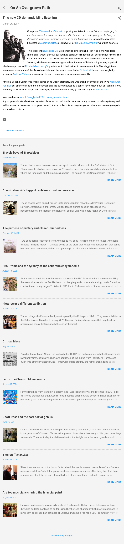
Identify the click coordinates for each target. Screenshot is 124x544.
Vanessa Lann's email (50, 31)
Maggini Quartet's (48, 42)
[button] (119, 18)
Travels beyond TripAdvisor (21, 152)
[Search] (119, 9)
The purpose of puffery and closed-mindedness (34, 228)
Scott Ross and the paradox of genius (28, 417)
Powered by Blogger (62, 535)
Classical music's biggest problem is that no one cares (39, 190)
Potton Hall (85, 70)
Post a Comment (15, 130)
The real (15, 454)
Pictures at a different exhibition (24, 303)
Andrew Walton (21, 74)
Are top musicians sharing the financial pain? (32, 492)
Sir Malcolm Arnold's (86, 42)
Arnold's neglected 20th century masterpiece (43, 97)
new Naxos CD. (103, 89)
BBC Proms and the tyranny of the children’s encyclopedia (41, 266)
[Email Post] (4, 120)
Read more (114, 180)
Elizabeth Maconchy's (36, 66)
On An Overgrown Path (30, 7)
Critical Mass (11, 341)
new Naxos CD (50, 50)
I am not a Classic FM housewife (24, 379)
